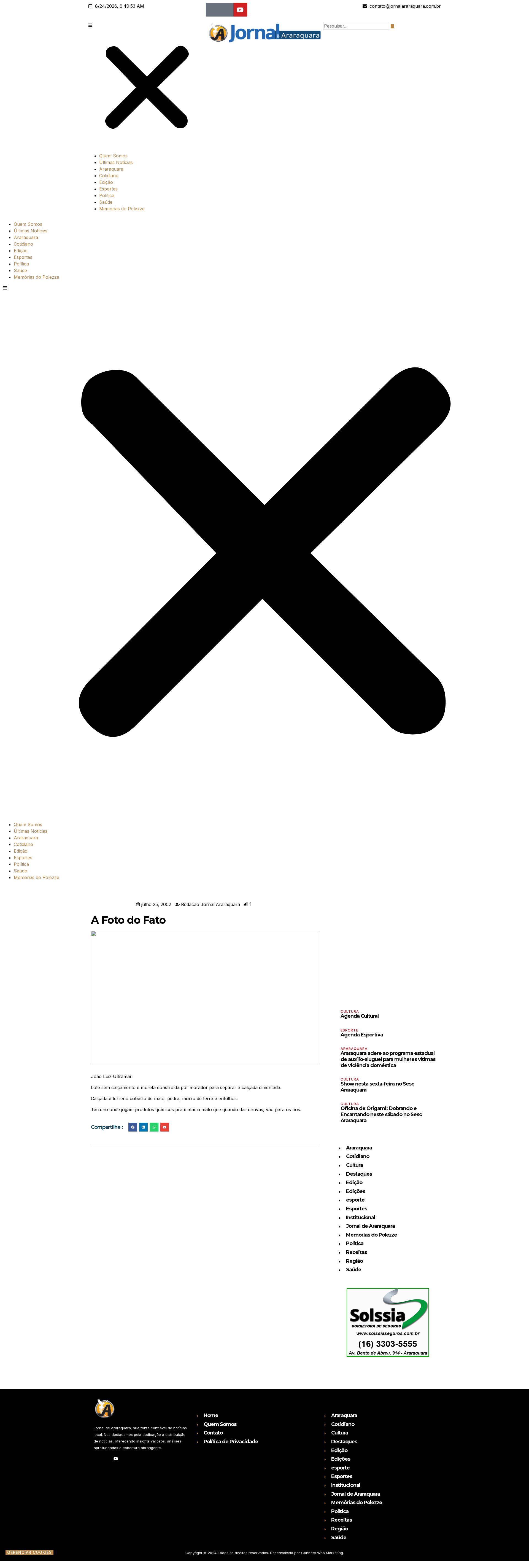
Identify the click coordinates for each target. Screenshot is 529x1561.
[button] (147, 85)
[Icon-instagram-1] (226, 10)
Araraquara (111, 169)
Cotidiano (108, 175)
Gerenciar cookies (29, 1552)
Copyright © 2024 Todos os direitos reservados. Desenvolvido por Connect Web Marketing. (264, 1553)
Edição (106, 182)
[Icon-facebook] (213, 10)
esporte (349, 1030)
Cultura (350, 1011)
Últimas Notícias (116, 162)
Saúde (105, 202)
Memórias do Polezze (122, 208)
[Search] (392, 26)
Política (106, 195)
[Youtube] (240, 10)
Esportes (108, 189)
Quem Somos (113, 155)
